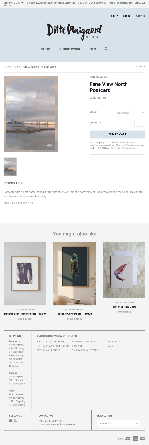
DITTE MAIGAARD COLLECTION (53, 346)
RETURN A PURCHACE (48, 350)
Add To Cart (117, 134)
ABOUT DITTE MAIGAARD (50, 341)
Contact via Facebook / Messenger (57, 424)
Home (8, 67)
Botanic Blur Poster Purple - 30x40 (25, 313)
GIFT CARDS (113, 341)
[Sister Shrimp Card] (124, 270)
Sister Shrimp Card (124, 306)
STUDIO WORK (69, 49)
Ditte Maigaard (99, 77)
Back (142, 66)
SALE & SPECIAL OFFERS (85, 350)
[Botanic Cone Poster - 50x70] (74, 273)
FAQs (110, 346)
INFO (92, 49)
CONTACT (77, 346)
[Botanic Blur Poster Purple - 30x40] (25, 273)
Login (126, 16)
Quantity (95, 122)
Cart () (140, 16)
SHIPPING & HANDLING (84, 341)
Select (94, 112)
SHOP (45, 49)
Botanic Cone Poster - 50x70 (74, 313)
